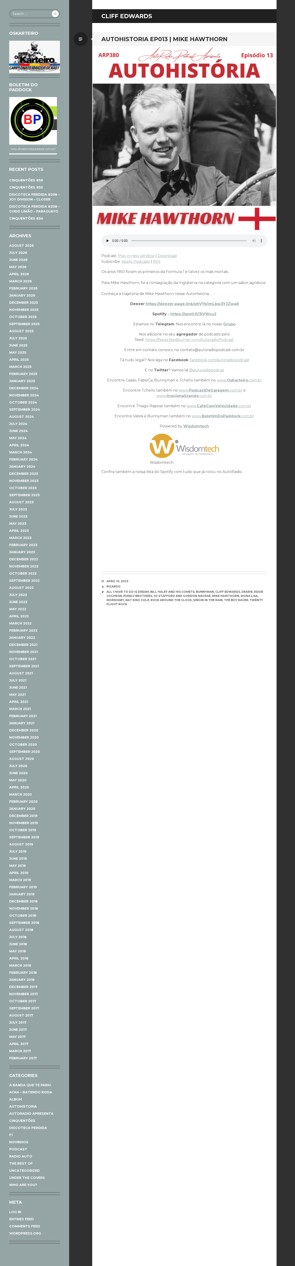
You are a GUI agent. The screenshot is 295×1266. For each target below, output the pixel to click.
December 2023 (23, 474)
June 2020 (18, 773)
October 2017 (22, 1001)
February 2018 (23, 973)
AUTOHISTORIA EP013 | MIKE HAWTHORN (164, 39)
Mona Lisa (249, 596)
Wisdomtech (196, 426)
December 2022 (23, 559)
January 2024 (22, 466)
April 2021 (18, 702)
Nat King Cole (137, 600)
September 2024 (24, 409)
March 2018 (20, 965)
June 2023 (18, 516)
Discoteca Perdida (28, 1128)
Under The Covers (27, 1178)
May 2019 (17, 866)
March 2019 (20, 880)
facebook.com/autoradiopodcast (219, 360)
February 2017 (23, 1058)
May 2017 (17, 1037)
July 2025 (18, 338)
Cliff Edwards (227, 591)
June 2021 (18, 687)
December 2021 (23, 645)
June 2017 (18, 1030)
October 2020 (23, 744)
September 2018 (24, 923)
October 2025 (23, 317)
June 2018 (18, 944)
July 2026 (18, 253)
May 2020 (18, 780)
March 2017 (20, 1051)
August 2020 (21, 759)
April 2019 (18, 873)
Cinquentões (22, 1121)
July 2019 (18, 851)
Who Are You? (23, 1185)
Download (167, 256)
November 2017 (23, 994)
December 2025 (23, 303)
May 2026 (18, 267)
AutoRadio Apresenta (31, 1113)
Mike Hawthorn (225, 596)
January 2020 (22, 809)
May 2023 (17, 523)
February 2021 (23, 716)
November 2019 (23, 823)
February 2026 (23, 288)
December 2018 (23, 901)
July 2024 (18, 424)
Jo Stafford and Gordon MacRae (182, 596)
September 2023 (24, 495)
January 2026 (22, 295)
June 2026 (18, 260)
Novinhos (18, 1142)
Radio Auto (20, 1156)
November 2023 (23, 481)
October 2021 (22, 659)
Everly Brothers (137, 596)
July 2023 (18, 509)
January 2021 (21, 723)
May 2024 (18, 438)
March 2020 (20, 794)
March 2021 (20, 709)
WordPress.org (25, 1233)
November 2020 (24, 737)
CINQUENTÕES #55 (26, 187)
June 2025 (18, 345)
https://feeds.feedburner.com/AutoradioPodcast (189, 340)
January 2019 (22, 894)
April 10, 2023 (117, 581)
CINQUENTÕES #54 (26, 218)
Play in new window (136, 256)
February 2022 (23, 630)
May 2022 (17, 609)
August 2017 (21, 1015)
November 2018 (23, 908)
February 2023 (23, 545)
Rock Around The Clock (171, 600)
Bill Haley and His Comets (172, 591)
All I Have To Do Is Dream (127, 591)
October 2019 (22, 830)
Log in (15, 1212)
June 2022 (18, 602)
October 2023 (23, 488)
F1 (11, 1135)
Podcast (18, 1149)
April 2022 (19, 616)
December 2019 (23, 816)
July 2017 (18, 1022)
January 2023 (22, 552)
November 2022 (23, 566)
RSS (156, 261)
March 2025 (20, 367)
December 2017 (23, 987)
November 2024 (24, 395)
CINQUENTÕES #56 (26, 180)
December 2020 (23, 730)
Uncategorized (24, 1171)
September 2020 (24, 752)
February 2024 (23, 459)
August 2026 (21, 245)
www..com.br (239, 380)
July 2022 (18, 595)
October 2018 (22, 916)
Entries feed (21, 1219)
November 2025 (23, 310)
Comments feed (24, 1226)
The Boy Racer (236, 600)
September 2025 (24, 324)
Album (15, 1099)
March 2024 (20, 452)
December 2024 (23, 388)
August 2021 (21, 673)
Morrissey (115, 600)
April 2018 (18, 958)
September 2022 (24, 581)
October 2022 (23, 573)
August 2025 (21, 331)
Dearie (247, 591)
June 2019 (18, 858)
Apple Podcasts (135, 261)
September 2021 (24, 666)
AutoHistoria (23, 1106)
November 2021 (23, 652)
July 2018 (18, 937)
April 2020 (19, 787)
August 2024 (21, 417)
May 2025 (17, 352)
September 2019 (24, 837)
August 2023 (21, 502)
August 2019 (21, 844)
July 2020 (18, 766)
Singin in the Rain (208, 600)
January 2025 (22, 381)
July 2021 (17, 680)
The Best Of (21, 1163)
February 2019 (23, 887)
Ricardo (113, 586)
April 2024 (19, 445)
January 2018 (22, 980)
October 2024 (23, 402)
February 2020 (23, 801)
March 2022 (20, 623)
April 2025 (19, 360)
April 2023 (19, 531)
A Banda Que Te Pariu (30, 1085)
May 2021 (17, 695)
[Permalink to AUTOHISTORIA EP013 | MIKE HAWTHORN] (184, 138)
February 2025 (23, 374)
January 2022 (22, 638)
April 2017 (18, 1044)
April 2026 (19, 274)
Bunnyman (205, 591)
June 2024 (18, 431)
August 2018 (21, 930)
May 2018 (17, 951)
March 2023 (20, 538)
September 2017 (24, 1008)
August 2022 (21, 588)
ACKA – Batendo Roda (30, 1092)
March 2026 (20, 281)
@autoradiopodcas (206, 370)
